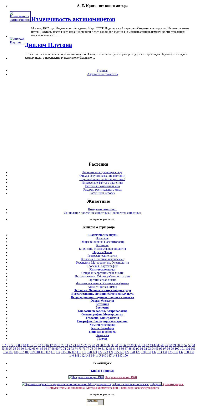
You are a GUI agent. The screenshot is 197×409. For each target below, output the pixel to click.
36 (124, 345)
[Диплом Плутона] (17, 42)
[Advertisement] (98, 118)
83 (110, 348)
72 (68, 348)
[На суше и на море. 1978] (86, 377)
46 (162, 345)
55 (3, 348)
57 (10, 348)
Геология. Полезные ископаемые (102, 259)
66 (45, 348)
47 (166, 345)
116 (68, 352)
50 (178, 345)
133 (159, 352)
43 (151, 345)
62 (30, 348)
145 (98, 355)
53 (189, 345)
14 (39, 345)
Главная (102, 70)
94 (153, 348)
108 (27, 352)
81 (103, 348)
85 (118, 348)
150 (125, 355)
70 (60, 348)
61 (26, 348)
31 (105, 345)
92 (145, 348)
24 (78, 345)
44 (155, 345)
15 (43, 345)
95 (157, 348)
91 (141, 348)
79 (95, 348)
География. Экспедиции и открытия (102, 321)
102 (187, 348)
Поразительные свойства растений (102, 179)
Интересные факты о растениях (102, 182)
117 (74, 352)
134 (165, 352)
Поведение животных (102, 209)
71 (64, 348)
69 (56, 348)
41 (143, 345)
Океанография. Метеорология (102, 314)
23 (74, 345)
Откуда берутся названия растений (102, 175)
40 (139, 345)
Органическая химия (102, 279)
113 (53, 352)
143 (87, 355)
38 (132, 345)
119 (84, 352)
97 (164, 348)
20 (62, 345)
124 (111, 352)
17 (51, 345)
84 (114, 348)
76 (83, 348)
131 (148, 352)
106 (16, 352)
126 (121, 352)
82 (107, 348)
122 (100, 352)
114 (58, 352)
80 (99, 348)
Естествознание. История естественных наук (102, 293)
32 (108, 345)
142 (82, 355)
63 (33, 348)
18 (55, 345)
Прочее (102, 338)
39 (135, 345)
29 (97, 345)
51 (182, 345)
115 (63, 352)
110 (37, 352)
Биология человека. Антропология (102, 311)
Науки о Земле (102, 252)
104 (5, 352)
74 (76, 348)
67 (49, 348)
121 (95, 352)
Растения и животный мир (102, 186)
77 (87, 348)
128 (132, 352)
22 (70, 345)
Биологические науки (102, 234)
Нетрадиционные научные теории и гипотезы (102, 297)
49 (174, 345)
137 (181, 352)
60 (22, 348)
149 (120, 355)
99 (172, 348)
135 (170, 352)
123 (105, 352)
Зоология (102, 238)
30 (101, 345)
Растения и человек (102, 193)
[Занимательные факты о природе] (95, 15)
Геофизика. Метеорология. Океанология (102, 262)
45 (158, 345)
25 (81, 345)
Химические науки (102, 269)
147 (109, 355)
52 (185, 345)
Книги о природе (102, 370)
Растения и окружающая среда (102, 172)
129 (138, 352)
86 (122, 348)
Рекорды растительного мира (102, 189)
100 (177, 348)
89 (133, 348)
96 (160, 348)
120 (89, 352)
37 (128, 345)
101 (182, 348)
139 (191, 352)
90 (137, 348)
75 (80, 348)
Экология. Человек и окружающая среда (102, 290)
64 (37, 348)
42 (147, 345)
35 (120, 345)
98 (168, 348)
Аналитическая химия (102, 286)
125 (116, 352)
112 (48, 352)
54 (193, 345)
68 (53, 348)
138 (186, 352)
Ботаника (102, 245)
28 (93, 345)
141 (77, 355)
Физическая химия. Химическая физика (102, 283)
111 (43, 352)
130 (143, 352)
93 (149, 348)
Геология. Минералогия (102, 317)
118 (79, 352)
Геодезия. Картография (102, 266)
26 (85, 345)
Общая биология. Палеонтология (102, 241)
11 (28, 345)
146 (104, 355)
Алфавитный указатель (102, 74)
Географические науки (102, 255)
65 (41, 348)
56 (6, 348)
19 (58, 345)
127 (127, 352)
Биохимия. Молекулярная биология (102, 248)
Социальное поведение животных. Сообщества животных (102, 212)
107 (21, 352)
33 (112, 345)
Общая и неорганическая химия (102, 273)
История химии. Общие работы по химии (102, 276)
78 (91, 348)
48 (170, 345)
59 (18, 348)
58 (14, 348)
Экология (102, 335)
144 (93, 355)
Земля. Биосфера (102, 328)
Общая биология (102, 300)
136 (175, 352)
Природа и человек (102, 331)
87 (126, 348)
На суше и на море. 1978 (121, 377)
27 (89, 345)
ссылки (98, 406)
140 (71, 355)
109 (32, 352)
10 (24, 345)
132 (154, 352)
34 (116, 345)
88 (130, 348)
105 (10, 352)
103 (193, 348)
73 (72, 348)
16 (47, 345)
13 (35, 345)
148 (114, 355)
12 (31, 345)
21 (66, 345)
